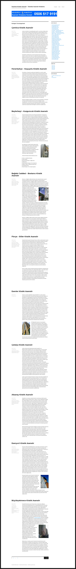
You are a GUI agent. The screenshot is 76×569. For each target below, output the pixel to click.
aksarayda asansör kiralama (15, 401)
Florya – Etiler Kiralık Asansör (25, 236)
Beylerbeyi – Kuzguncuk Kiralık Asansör (30, 111)
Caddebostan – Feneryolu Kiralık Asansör (58, 45)
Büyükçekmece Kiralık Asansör (26, 500)
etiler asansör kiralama (15, 242)
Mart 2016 (53, 67)
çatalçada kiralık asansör (15, 352)
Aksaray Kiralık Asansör (22, 395)
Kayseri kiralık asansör (55, 25)
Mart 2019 (53, 65)
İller (52, 76)
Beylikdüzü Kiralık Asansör (56, 40)
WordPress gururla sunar (31, 564)
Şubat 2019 (53, 66)
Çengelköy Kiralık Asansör (56, 43)
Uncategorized (14, 32)
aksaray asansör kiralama (15, 400)
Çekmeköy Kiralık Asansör (56, 44)
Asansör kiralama (37, 517)
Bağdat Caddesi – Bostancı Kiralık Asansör (58, 33)
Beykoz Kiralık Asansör (55, 41)
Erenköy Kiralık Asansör (55, 46)
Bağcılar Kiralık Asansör (55, 54)
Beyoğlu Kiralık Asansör (55, 47)
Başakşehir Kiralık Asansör (56, 51)
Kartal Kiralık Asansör (55, 59)
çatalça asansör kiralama (15, 350)
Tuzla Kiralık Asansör (55, 28)
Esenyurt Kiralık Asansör (23, 443)
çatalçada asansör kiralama (15, 351)
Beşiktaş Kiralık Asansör (55, 42)
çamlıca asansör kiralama (15, 33)
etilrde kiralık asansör (15, 244)
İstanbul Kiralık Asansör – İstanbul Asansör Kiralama (28, 6)
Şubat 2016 (53, 68)
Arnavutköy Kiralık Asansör (56, 57)
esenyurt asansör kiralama (15, 449)
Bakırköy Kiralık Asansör (55, 52)
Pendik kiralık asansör (55, 26)
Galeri (59, 6)
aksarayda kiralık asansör (15, 402)
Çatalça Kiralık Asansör (22, 345)
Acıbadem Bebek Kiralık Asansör (56, 39)
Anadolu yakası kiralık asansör (56, 75)
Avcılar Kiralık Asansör (55, 55)
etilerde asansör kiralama (15, 243)
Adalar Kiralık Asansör (55, 58)
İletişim (63, 6)
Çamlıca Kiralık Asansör (22, 28)
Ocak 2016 (53, 69)
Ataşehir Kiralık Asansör (55, 56)
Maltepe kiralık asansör (55, 27)
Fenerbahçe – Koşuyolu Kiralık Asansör (29, 69)
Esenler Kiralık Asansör (22, 291)
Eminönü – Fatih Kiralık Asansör (56, 31)
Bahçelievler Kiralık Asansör (56, 53)
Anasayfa (55, 6)
